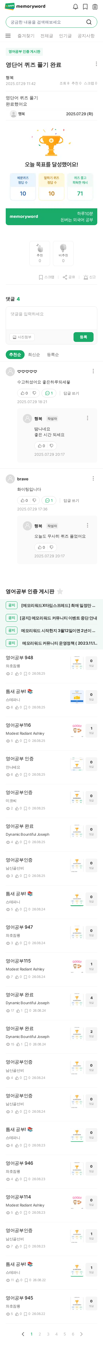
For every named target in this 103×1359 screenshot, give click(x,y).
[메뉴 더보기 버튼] (8, 35)
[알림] (74, 7)
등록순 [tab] (53, 354)
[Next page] (81, 1334)
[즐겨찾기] (59, 591)
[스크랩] (84, 7)
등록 (83, 336)
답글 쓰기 (71, 393)
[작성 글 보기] (93, 7)
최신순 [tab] (34, 354)
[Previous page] (23, 1334)
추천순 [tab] (15, 354)
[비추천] (34, 393)
